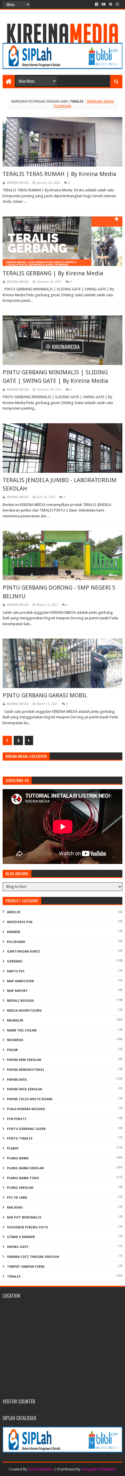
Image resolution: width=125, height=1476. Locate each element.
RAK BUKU (15, 1207)
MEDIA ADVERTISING (24, 1011)
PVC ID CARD (17, 1198)
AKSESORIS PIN (20, 922)
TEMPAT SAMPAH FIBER (25, 1267)
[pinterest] (110, 4)
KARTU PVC (16, 971)
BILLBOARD (16, 942)
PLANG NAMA (17, 1158)
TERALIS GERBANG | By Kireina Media (53, 273)
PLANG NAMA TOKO (23, 1178)
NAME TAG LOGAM (22, 1030)
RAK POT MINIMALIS (24, 1217)
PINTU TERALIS (20, 1138)
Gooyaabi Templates (98, 1469)
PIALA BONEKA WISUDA (26, 1109)
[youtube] (104, 4)
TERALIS (14, 1277)
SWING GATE (17, 1247)
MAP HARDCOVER (20, 981)
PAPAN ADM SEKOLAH (24, 1060)
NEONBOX (15, 1040)
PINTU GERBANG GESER (26, 1129)
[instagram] (117, 4)
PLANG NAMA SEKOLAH (25, 1168)
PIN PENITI (16, 1119)
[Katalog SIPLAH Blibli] (63, 67)
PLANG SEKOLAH (20, 1188)
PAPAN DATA (17, 1080)
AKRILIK (13, 912)
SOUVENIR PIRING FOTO (27, 1227)
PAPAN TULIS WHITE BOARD (30, 1099)
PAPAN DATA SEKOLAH (24, 1089)
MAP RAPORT (17, 991)
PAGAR (12, 1050)
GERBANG (15, 961)
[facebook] (96, 4)
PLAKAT (13, 1148)
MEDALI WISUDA (20, 1001)
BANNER (13, 932)
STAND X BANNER (21, 1237)
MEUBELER (15, 1020)
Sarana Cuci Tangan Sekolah (33, 1257)
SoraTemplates (40, 1469)
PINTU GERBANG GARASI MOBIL (45, 695)
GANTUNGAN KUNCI (23, 951)
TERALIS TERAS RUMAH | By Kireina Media (59, 173)
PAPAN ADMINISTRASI (25, 1070)
